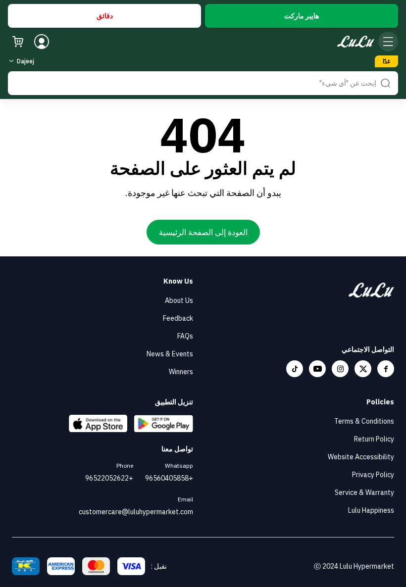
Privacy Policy (373, 474)
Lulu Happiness (371, 510)
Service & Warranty (364, 492)
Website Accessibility (361, 456)
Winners (181, 371)
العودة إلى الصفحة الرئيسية (203, 232)
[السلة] (18, 41)
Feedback (178, 318)
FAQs (185, 336)
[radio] (301, 16)
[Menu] (388, 41)
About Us (179, 300)
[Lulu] (355, 42)
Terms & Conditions (364, 421)
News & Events (170, 353)
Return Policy (374, 439)
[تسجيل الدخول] (41, 41)
